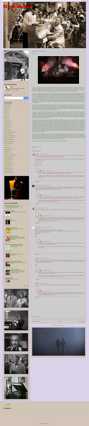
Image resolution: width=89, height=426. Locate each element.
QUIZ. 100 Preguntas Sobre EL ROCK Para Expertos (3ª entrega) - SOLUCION (18, 238)
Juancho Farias (37, 185)
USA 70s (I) (7, 166)
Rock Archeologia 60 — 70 (12, 205)
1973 (5, 118)
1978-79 (6, 124)
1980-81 (6, 126)
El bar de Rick (17, 6)
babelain (36, 154)
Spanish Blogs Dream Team (12, 236)
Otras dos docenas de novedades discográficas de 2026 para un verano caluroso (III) (17, 271)
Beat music (7, 130)
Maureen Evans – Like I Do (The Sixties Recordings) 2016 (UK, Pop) (14, 207)
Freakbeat (6, 147)
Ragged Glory (9, 219)
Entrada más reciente (36, 321)
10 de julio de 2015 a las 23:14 (43, 283)
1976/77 (6, 122)
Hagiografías (7, 149)
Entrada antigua (82, 321)
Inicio (59, 321)
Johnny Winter (13, 220)
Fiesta (5, 145)
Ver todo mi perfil (14, 89)
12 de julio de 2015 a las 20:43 (46, 195)
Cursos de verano (14, 279)
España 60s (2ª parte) (9, 135)
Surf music (6, 160)
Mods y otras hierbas (9, 155)
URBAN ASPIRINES (10, 211)
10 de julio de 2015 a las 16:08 (44, 258)
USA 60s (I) (7, 162)
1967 (5, 108)
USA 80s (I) (7, 170)
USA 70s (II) (7, 168)
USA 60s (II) (7, 164)
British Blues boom (8, 132)
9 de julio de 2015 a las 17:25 (46, 227)
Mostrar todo (25, 285)
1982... (6, 128)
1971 (5, 114)
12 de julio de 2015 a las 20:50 (46, 215)
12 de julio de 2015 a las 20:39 (46, 170)
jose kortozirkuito (38, 227)
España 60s (7, 133)
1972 (5, 116)
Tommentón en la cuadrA (11, 227)
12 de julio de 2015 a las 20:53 (46, 241)
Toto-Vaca (8, 252)
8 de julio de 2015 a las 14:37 (45, 185)
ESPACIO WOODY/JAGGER (12, 269)
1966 (5, 107)
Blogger (48, 423)
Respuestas (38, 168)
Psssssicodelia (7, 158)
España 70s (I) (8, 137)
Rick (38, 170)
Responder (37, 166)
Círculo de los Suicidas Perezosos (14, 261)
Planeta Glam (7, 156)
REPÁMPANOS (9, 278)
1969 (5, 110)
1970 (5, 112)
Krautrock (6, 151)
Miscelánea (7, 153)
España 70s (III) (8, 141)
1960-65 (6, 105)
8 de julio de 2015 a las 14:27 (43, 154)
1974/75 (6, 120)
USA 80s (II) (7, 172)
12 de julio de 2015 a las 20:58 (46, 270)
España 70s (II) (8, 139)
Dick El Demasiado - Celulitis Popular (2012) (16, 246)
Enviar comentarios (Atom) (60, 325)
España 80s (7, 143)
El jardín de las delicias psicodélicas (14, 244)
